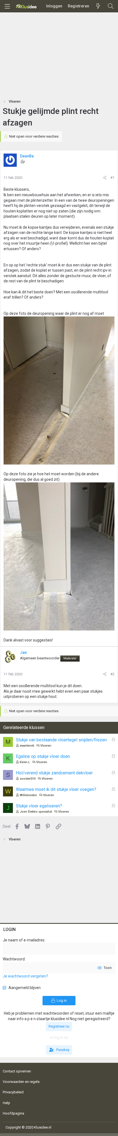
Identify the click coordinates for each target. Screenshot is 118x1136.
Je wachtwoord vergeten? (25, 976)
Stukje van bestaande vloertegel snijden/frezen (61, 739)
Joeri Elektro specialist (36, 811)
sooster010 (27, 778)
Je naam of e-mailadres (23, 940)
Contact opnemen (17, 1071)
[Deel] (104, 177)
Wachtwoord (14, 959)
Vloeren (45, 745)
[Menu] (7, 6)
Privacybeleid (13, 1092)
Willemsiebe (28, 795)
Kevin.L (25, 762)
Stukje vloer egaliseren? (39, 806)
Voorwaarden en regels (21, 1082)
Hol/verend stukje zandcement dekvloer (54, 772)
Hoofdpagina (13, 1113)
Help (6, 1103)
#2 (112, 674)
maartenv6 (27, 745)
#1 (112, 178)
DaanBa (27, 156)
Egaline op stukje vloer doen (43, 756)
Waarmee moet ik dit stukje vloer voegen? (56, 789)
